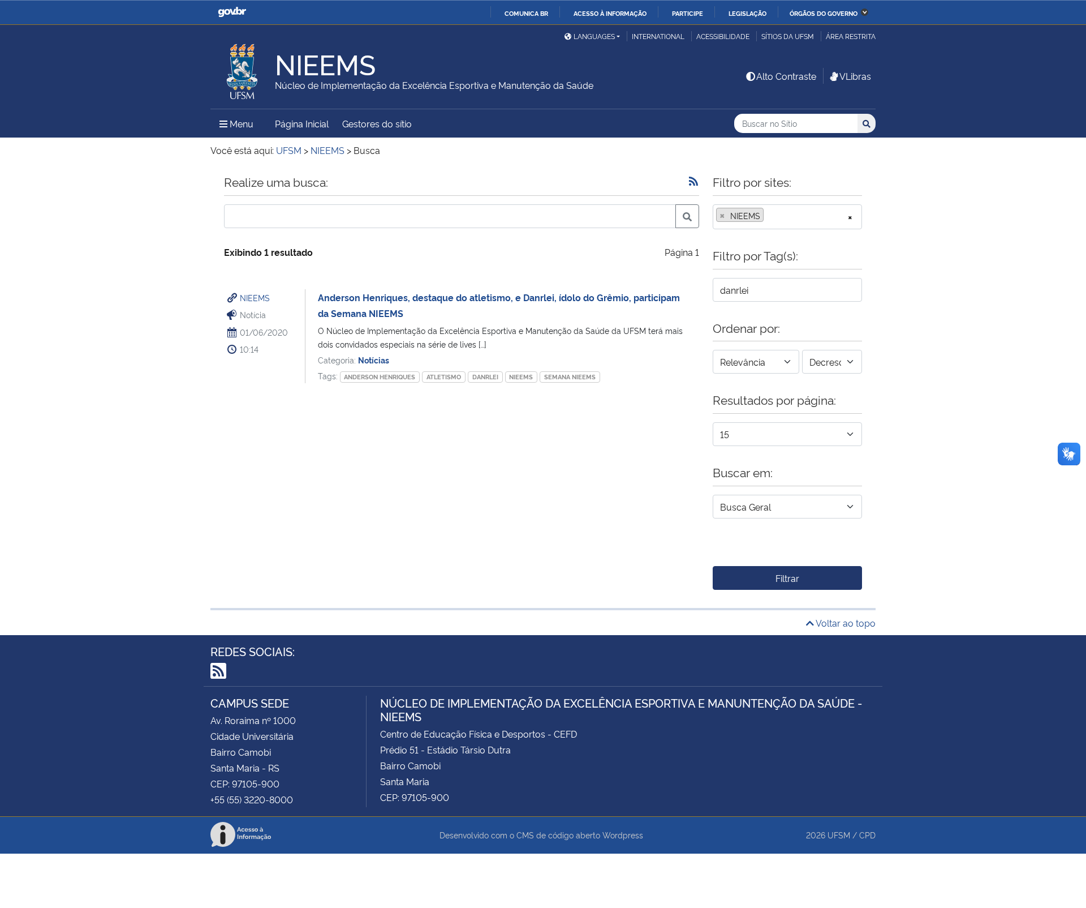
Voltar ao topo (845, 622)
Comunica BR (526, 13)
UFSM (839, 834)
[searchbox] (769, 216)
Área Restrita (851, 36)
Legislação (747, 13)
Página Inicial (302, 123)
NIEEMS (255, 297)
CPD (867, 834)
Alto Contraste (786, 76)
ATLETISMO (443, 376)
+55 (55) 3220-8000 (251, 799)
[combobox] (787, 216)
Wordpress (622, 834)
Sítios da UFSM (787, 36)
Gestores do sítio (377, 123)
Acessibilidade (722, 36)
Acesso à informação (610, 13)
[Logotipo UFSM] (242, 68)
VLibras (855, 76)
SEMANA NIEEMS (570, 376)
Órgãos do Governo (823, 13)
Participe (687, 13)
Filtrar (787, 578)
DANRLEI (485, 376)
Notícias (373, 359)
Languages (594, 36)
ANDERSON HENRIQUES (379, 376)
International (658, 36)
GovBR (232, 12)
